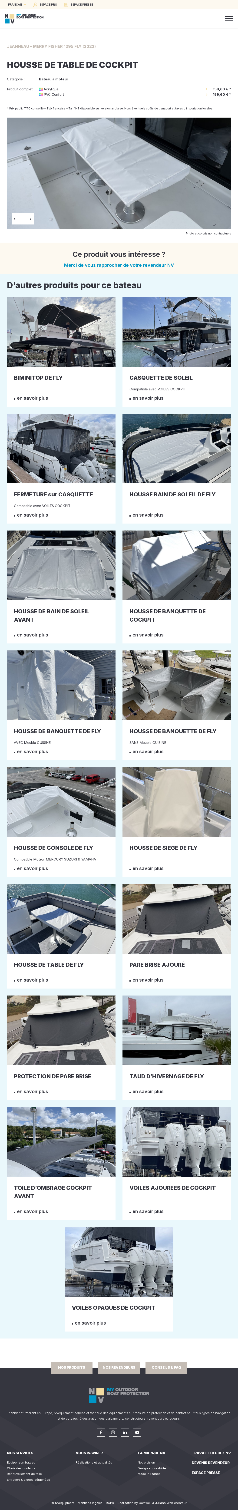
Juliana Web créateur (171, 1503)
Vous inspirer (89, 1453)
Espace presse (206, 1472)
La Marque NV (151, 1453)
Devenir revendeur (211, 1463)
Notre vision (146, 1462)
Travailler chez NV (211, 1453)
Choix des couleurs (21, 1468)
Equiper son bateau (21, 1462)
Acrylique (51, 89)
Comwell (145, 1503)
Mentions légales (90, 1503)
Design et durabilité (152, 1468)
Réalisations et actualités (94, 1462)
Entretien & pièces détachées (28, 1479)
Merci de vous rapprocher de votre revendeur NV (119, 265)
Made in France (149, 1474)
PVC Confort (54, 94)
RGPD (110, 1503)
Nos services (20, 1453)
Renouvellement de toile (24, 1474)
